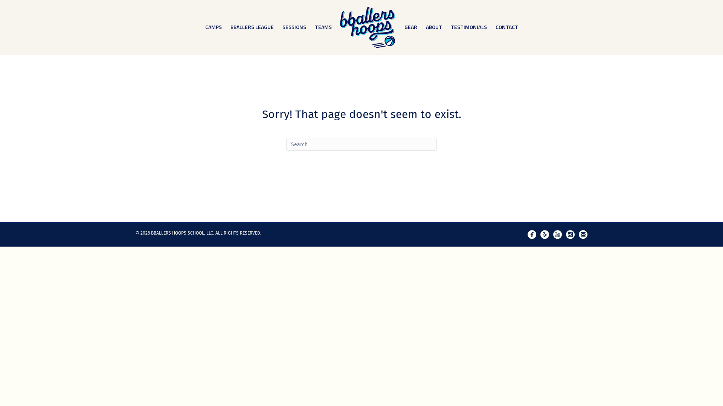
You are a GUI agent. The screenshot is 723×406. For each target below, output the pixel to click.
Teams (323, 27)
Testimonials (469, 27)
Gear (410, 27)
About (434, 27)
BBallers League (252, 27)
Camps (213, 27)
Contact (507, 27)
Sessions (294, 27)
